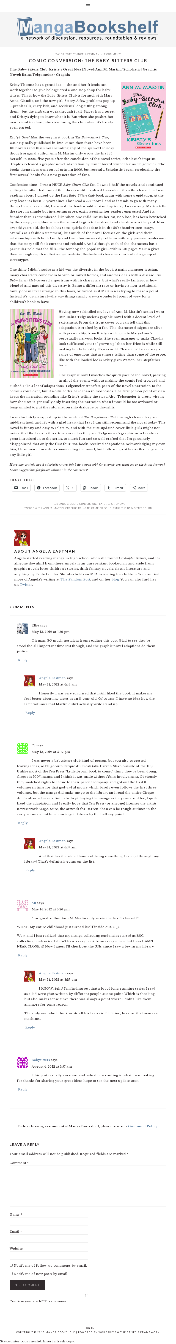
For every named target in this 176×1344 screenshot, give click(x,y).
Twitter (26, 585)
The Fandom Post (75, 579)
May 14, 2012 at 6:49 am (58, 684)
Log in (90, 1328)
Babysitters (41, 1060)
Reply (23, 660)
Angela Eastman (88, 54)
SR (34, 903)
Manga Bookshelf (88, 28)
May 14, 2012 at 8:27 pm (58, 980)
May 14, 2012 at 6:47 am (57, 847)
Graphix (71, 508)
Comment (19, 1163)
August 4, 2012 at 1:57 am (52, 1067)
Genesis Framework (143, 1332)
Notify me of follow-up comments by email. (50, 1266)
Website (16, 1249)
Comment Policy (142, 1126)
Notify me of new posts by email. (41, 1274)
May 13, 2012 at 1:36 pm (50, 632)
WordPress (107, 1332)
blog (115, 579)
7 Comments (112, 54)
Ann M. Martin (53, 508)
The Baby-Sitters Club (136, 508)
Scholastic (112, 508)
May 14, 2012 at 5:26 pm (50, 909)
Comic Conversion (83, 503)
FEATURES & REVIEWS (111, 503)
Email (16, 1231)
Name (16, 1215)
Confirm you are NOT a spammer (38, 1301)
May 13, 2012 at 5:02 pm (51, 752)
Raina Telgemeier (90, 508)
